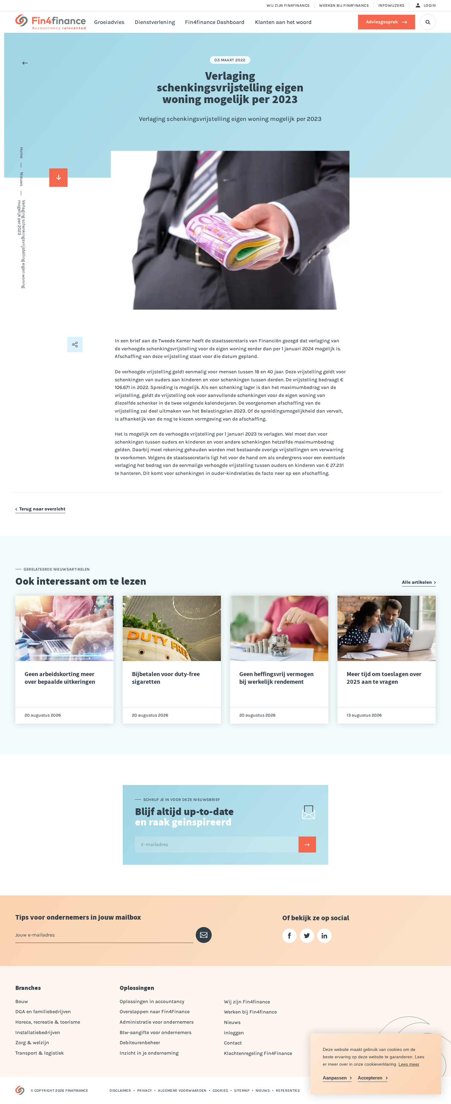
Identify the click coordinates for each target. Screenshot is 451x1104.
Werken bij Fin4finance (344, 5)
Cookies (220, 1090)
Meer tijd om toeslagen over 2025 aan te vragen (384, 678)
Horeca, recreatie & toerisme (47, 1022)
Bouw (21, 1001)
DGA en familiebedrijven (43, 1011)
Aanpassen (335, 1077)
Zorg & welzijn (32, 1042)
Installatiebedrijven (37, 1032)
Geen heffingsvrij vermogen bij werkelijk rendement (276, 678)
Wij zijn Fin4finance (288, 5)
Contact (233, 1043)
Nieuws (232, 1022)
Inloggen (234, 1033)
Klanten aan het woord (283, 22)
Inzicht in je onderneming (149, 1053)
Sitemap (241, 1090)
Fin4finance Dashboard (215, 22)
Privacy (144, 1090)
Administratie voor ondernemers (157, 1022)
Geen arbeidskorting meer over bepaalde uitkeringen (60, 678)
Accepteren (370, 1077)
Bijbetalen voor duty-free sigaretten (166, 678)
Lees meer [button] (409, 1064)
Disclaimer (120, 1090)
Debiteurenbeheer (140, 1042)
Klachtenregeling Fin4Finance (258, 1053)
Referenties (288, 1090)
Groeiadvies (109, 22)
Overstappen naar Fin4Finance (155, 1011)
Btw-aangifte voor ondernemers (155, 1032)
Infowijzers (391, 5)
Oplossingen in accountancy (152, 1001)
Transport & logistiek (39, 1053)
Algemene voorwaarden (182, 1090)
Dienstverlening (155, 22)
